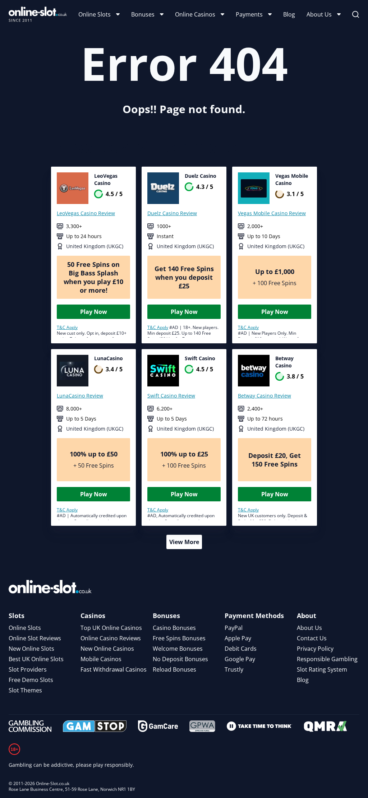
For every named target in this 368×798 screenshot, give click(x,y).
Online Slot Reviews (35, 638)
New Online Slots (31, 649)
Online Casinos (195, 14)
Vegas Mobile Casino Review (272, 213)
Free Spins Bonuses (179, 638)
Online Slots (94, 14)
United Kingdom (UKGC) (94, 246)
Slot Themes (25, 690)
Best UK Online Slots (36, 659)
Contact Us (312, 638)
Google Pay (240, 659)
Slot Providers (28, 669)
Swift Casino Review (171, 395)
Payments (249, 14)
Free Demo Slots (31, 680)
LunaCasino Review (80, 395)
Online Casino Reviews (110, 638)
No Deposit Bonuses (180, 659)
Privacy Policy (315, 649)
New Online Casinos (107, 649)
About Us (319, 14)
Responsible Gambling (327, 659)
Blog (289, 14)
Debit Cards (241, 649)
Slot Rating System (322, 669)
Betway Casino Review (264, 395)
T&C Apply (67, 327)
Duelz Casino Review (172, 213)
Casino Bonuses (174, 628)
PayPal (234, 628)
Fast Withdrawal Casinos (113, 669)
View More (184, 542)
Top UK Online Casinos (111, 628)
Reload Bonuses (174, 669)
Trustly (234, 669)
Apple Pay (238, 638)
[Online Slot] (38, 14)
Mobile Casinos (100, 659)
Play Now (93, 312)
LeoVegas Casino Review (86, 213)
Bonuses (143, 14)
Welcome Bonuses (178, 649)
